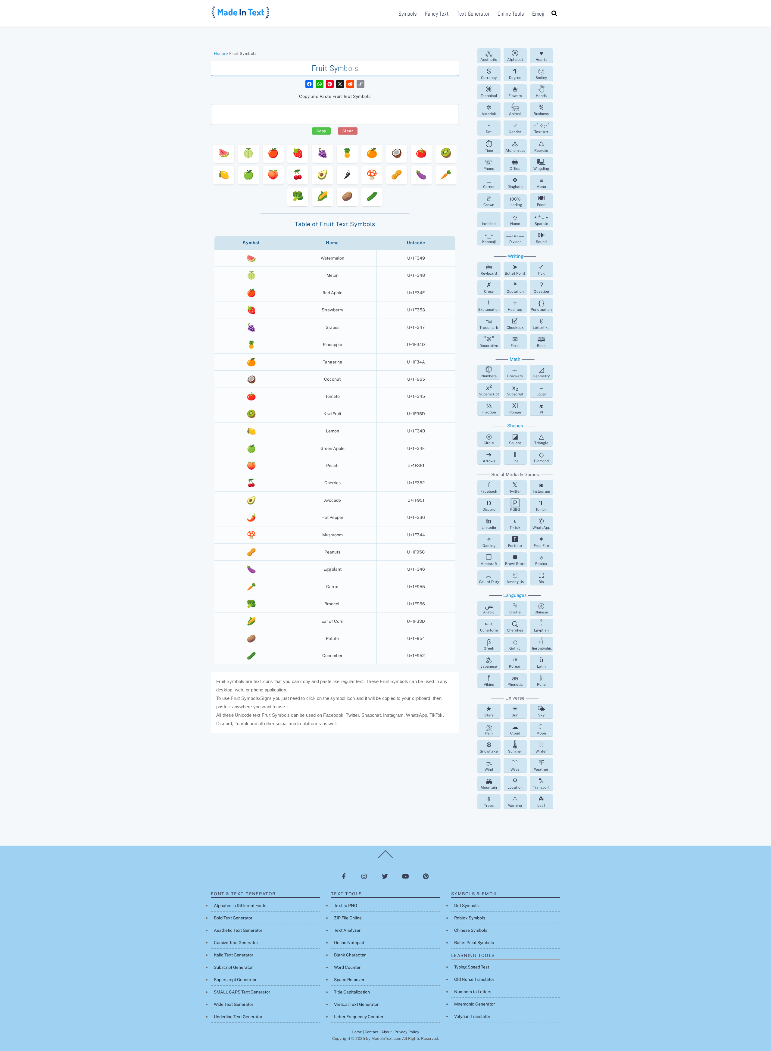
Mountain (489, 783)
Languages (515, 595)
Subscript (515, 390)
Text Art (541, 128)
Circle (489, 438)
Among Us (515, 577)
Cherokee (515, 626)
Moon (541, 729)
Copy (321, 131)
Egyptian (541, 626)
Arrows (489, 457)
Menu (541, 182)
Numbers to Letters (472, 991)
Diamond (541, 457)
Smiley (541, 73)
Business (541, 109)
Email (515, 341)
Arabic (489, 608)
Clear (347, 131)
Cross (489, 287)
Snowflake (489, 747)
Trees (489, 801)
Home (219, 53)
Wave (515, 765)
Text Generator (473, 13)
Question (541, 287)
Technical (489, 91)
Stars (489, 711)
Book (541, 341)
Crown (488, 200)
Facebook (488, 487)
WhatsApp (541, 523)
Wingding (541, 164)
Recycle (541, 146)
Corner (489, 182)
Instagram (541, 487)
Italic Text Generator (233, 955)
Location (515, 783)
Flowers (515, 91)
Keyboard (489, 269)
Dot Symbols (466, 905)
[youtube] (405, 876)
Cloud (515, 729)
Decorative (488, 341)
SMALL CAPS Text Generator (242, 992)
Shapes (515, 425)
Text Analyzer (347, 930)
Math (515, 359)
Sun (515, 711)
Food (541, 200)
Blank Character (350, 955)
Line (515, 457)
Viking (489, 680)
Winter (541, 747)
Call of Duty (489, 577)
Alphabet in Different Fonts (240, 905)
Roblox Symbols (469, 917)
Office (515, 164)
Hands (541, 91)
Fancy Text (437, 13)
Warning (515, 801)
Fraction (489, 408)
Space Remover (349, 979)
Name (515, 219)
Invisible (489, 224)
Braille (515, 608)
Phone (488, 164)
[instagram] (364, 876)
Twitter (515, 487)
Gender (515, 127)
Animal (515, 109)
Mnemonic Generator (474, 1004)
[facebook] (344, 876)
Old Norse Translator (474, 979)
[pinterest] (426, 876)
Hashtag (515, 305)
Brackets (515, 372)
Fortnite (515, 541)
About (386, 1032)
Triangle (541, 438)
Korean (515, 662)
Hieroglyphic (541, 644)
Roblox (541, 559)
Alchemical (515, 146)
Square (515, 438)
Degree (515, 73)
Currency (489, 73)
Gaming (488, 541)
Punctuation (541, 305)
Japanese (489, 662)
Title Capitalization (352, 992)
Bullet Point (515, 269)
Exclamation (489, 305)
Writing (515, 256)
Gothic (515, 644)
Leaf (541, 801)
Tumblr (541, 505)
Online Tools (511, 13)
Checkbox (515, 323)
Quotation (515, 287)
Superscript (489, 390)
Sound (541, 237)
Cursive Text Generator (236, 942)
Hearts (541, 55)
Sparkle (541, 219)
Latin (541, 662)
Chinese (541, 608)
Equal (541, 390)
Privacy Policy (407, 1032)
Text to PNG (345, 905)
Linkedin (489, 523)
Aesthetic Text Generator (238, 930)
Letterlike (541, 323)
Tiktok (515, 523)
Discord (488, 505)
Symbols (407, 13)
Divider (515, 239)
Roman (515, 408)
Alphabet (515, 55)
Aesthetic (488, 55)
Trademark (488, 323)
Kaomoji (489, 237)
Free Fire (541, 541)
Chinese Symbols (470, 930)
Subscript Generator (233, 967)
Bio (541, 577)
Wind (489, 765)
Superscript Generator (235, 979)
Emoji (538, 13)
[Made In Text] (241, 17)
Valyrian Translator (472, 1016)
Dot (489, 127)
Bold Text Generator (233, 917)
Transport (541, 783)
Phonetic (515, 680)
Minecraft (489, 559)
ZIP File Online (348, 917)
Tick (541, 269)
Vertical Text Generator (356, 1004)
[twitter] (385, 876)
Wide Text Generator (233, 1004)
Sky (541, 711)
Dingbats (515, 182)
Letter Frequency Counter (358, 1016)
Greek (489, 644)
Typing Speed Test (471, 967)
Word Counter (347, 967)
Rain (489, 729)
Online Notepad (349, 942)
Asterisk (489, 109)
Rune (541, 680)
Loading (515, 202)
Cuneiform (489, 626)
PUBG (515, 505)
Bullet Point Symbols (474, 942)
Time (489, 146)
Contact (372, 1032)
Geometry (541, 372)
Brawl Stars (515, 559)
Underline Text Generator (238, 1016)
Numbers (489, 372)
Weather (541, 765)
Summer (515, 747)
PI (541, 408)
